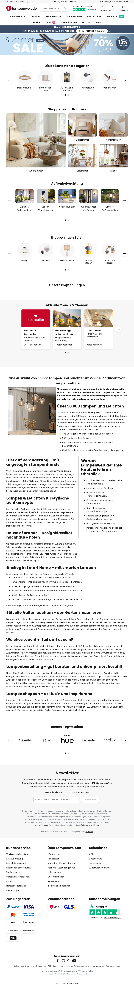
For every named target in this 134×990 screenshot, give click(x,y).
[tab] (25, 869)
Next (124, 81)
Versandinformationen (18, 876)
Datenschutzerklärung (90, 825)
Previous (9, 81)
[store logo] (21, 8)
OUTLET (86, 22)
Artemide (25, 550)
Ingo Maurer (58, 547)
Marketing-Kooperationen (61, 863)
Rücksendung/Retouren (18, 867)
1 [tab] (65, 95)
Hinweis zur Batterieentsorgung (77, 966)
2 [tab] (68, 95)
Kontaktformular (41, 825)
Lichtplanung (54, 872)
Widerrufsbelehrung (99, 867)
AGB (91, 854)
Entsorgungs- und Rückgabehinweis (105, 966)
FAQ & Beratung (14, 858)
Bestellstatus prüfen (16, 863)
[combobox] (54, 8)
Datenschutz (95, 858)
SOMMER (92, 31)
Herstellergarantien (16, 885)
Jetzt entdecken (32, 344)
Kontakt (10, 881)
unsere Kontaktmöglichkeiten (70, 710)
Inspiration (53, 885)
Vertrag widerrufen (17, 854)
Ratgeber (65, 885)
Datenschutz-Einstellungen (25, 966)
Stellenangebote (66, 867)
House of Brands (46, 550)
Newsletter (53, 858)
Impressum (95, 863)
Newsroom (53, 881)
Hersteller (89, 832)
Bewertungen (13, 890)
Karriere (52, 867)
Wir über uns (54, 854)
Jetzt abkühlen (94, 344)
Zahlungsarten (13, 872)
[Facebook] (59, 961)
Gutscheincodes (56, 876)
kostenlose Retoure (105, 523)
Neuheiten (115, 16)
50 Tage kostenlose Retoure (76, 438)
